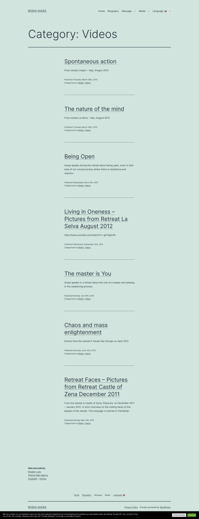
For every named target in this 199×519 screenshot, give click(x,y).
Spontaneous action (90, 61)
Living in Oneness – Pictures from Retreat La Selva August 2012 (96, 218)
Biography (113, 11)
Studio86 (32, 479)
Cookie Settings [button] (179, 515)
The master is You (87, 273)
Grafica (42, 479)
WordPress (165, 507)
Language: (159, 11)
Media (81, 83)
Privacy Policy (131, 507)
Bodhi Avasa (37, 11)
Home (101, 11)
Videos (88, 83)
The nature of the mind (94, 108)
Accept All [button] (192, 515)
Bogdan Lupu (34, 472)
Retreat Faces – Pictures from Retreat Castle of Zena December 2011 (96, 386)
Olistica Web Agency (38, 475)
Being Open (79, 156)
